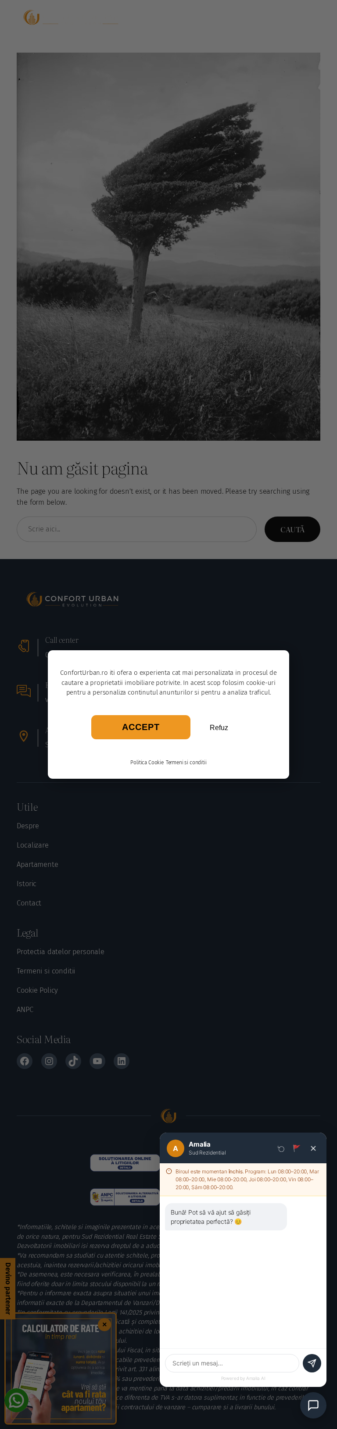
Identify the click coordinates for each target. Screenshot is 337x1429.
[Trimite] (312, 1363)
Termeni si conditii (186, 762)
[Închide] (313, 1148)
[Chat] (313, 1405)
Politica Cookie (147, 762)
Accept (141, 727)
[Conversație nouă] (281, 1148)
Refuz (219, 727)
